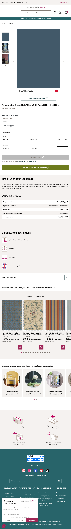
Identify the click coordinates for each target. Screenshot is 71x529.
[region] (35, 65)
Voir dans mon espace (37, 98)
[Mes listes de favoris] (54, 13)
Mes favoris (60, 499)
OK (59, 481)
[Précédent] (13, 60)
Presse (60, 524)
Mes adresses (61, 501)
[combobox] (36, 12)
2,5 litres (5, 145)
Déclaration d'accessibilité (39, 524)
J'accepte (32, 520)
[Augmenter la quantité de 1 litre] (66, 139)
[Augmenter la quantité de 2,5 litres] (66, 148)
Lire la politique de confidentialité (11, 514)
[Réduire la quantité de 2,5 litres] (59, 148)
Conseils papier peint (44, 493)
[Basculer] (66, 277)
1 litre (4, 136)
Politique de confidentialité (38, 521)
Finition (4, 122)
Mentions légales (53, 521)
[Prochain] (64, 60)
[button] (4, 526)
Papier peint (5, 2)
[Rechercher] (23, 12)
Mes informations (61, 493)
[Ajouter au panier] (20, 347)
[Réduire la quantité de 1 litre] (59, 139)
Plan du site (52, 524)
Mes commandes (61, 496)
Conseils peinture (44, 496)
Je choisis (20, 520)
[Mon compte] (60, 13)
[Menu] (4, 12)
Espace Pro (12, 2)
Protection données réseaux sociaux (19, 524)
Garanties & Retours (22, 2)
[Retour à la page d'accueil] (35, 7)
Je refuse (7, 520)
